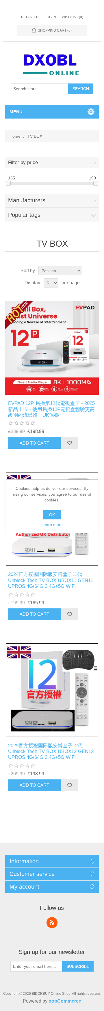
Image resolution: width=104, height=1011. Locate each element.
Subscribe (77, 966)
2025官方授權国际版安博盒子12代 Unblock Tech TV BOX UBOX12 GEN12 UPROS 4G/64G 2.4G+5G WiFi (51, 751)
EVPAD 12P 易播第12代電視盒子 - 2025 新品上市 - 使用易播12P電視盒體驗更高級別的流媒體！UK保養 (51, 409)
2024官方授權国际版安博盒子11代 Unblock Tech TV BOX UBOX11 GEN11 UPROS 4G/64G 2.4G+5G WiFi (50, 580)
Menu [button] (16, 111)
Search (81, 88)
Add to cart (34, 443)
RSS (52, 922)
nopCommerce (65, 1001)
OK (52, 514)
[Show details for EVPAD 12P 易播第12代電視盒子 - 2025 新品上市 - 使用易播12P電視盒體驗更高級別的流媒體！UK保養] (52, 348)
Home (15, 136)
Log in (50, 17)
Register (30, 17)
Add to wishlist (69, 443)
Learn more (52, 524)
